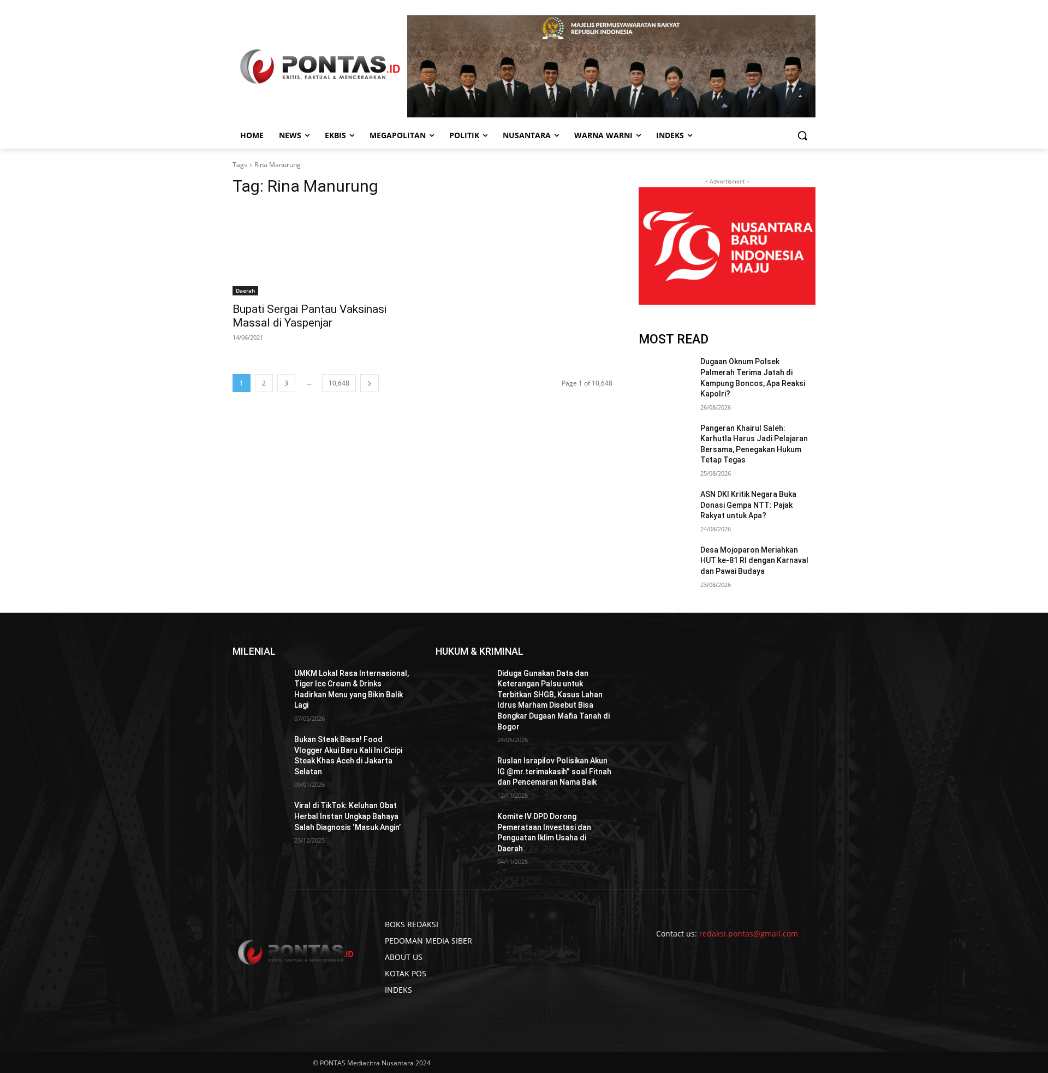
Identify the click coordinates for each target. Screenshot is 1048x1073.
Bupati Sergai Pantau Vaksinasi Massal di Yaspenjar (309, 316)
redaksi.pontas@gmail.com (748, 933)
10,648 (339, 383)
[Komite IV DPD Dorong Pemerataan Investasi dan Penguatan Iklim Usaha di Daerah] (462, 830)
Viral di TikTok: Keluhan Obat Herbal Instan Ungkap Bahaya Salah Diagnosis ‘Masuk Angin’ (347, 816)
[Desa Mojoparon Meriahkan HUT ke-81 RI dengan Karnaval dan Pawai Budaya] (665, 563)
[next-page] (369, 383)
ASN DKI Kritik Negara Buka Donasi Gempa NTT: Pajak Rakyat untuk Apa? (748, 505)
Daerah (245, 290)
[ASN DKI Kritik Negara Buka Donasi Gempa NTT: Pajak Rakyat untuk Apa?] (665, 507)
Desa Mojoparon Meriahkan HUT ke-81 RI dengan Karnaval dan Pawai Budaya (754, 561)
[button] (802, 135)
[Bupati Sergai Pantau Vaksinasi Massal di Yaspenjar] (321, 251)
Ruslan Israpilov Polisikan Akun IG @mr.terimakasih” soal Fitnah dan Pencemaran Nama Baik (554, 771)
